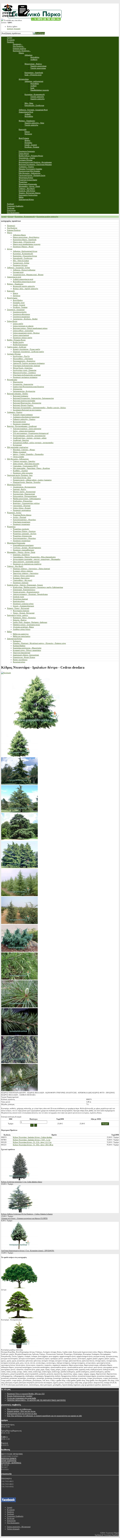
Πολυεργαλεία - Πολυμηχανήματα (25, 496)
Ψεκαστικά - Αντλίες (14, 513)
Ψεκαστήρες (11, 527)
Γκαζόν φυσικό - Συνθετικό (16, 347)
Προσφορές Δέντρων (20, 265)
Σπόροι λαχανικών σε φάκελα (23, 326)
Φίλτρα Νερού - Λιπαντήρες (23, 368)
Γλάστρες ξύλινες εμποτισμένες (24, 576)
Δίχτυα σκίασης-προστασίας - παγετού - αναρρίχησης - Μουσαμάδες (36, 559)
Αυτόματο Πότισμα (14, 354)
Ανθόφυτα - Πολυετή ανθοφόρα (24, 270)
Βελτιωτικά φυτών (19, 422)
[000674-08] (19, 951)
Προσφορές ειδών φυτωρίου (23, 473)
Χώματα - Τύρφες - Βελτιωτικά (18, 608)
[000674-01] (19, 840)
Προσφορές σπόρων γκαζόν (22, 338)
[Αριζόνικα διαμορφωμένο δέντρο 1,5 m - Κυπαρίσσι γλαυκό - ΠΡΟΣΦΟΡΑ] (19, 1248)
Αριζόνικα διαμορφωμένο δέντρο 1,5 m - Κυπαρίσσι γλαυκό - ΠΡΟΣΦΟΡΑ (27, 1251)
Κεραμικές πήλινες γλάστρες (23, 571)
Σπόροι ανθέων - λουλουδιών (23, 331)
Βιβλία (9, 632)
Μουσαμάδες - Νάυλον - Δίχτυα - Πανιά (21, 552)
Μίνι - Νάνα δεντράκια (21, 261)
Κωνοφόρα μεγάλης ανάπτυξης (47, 217)
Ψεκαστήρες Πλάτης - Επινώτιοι (24, 531)
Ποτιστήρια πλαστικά (20, 599)
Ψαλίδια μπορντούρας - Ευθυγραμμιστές (27, 499)
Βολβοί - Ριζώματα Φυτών (16, 340)
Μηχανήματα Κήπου (14, 485)
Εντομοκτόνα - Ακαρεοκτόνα (23, 384)
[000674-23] (19, 784)
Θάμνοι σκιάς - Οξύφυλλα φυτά (24, 242)
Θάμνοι (9, 233)
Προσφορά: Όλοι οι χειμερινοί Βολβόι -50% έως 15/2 (25, 1394)
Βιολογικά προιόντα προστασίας (24, 401)
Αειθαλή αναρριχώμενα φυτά (23, 279)
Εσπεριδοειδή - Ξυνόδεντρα (22, 258)
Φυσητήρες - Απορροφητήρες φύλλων (26, 503)
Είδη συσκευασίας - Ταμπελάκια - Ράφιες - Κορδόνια (31, 468)
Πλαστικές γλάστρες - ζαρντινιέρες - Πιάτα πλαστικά (31, 569)
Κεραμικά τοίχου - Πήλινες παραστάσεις (27, 650)
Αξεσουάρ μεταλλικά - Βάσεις (23, 627)
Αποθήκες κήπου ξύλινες (21, 629)
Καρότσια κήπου (19, 601)
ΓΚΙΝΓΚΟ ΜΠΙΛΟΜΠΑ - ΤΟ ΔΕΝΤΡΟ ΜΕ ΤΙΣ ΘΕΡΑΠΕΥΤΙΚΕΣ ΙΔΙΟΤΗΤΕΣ (36, 1400)
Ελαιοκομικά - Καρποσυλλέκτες (24, 590)
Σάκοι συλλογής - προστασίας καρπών (26, 562)
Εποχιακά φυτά (18, 272)
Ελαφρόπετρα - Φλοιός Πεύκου (24, 657)
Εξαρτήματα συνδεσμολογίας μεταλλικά (27, 375)
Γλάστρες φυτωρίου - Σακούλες (24, 461)
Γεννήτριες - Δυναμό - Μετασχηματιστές (27, 548)
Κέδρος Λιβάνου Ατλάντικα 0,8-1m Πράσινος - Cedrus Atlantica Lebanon (27, 1214)
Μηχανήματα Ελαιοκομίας (16, 543)
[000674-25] (19, 868)
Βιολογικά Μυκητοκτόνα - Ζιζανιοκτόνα (27, 403)
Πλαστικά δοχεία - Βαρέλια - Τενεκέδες (27, 482)
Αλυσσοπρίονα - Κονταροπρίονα (24, 487)
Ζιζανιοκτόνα (17, 389)
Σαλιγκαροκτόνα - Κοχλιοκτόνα (24, 391)
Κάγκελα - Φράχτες (20, 620)
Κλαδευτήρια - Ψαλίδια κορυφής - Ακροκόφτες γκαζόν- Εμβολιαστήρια (38, 587)
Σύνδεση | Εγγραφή (13, 29)
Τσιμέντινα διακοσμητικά (21, 653)
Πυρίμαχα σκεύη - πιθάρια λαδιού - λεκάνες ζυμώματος (32, 480)
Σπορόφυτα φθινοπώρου (21, 314)
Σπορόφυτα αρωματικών (21, 317)
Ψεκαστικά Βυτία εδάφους (22, 515)
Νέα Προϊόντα (12, 228)
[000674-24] (19, 812)
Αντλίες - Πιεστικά (19, 517)
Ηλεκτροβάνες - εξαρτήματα (23, 359)
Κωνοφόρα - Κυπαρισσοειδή (25, 217)
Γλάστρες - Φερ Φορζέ (15, 566)
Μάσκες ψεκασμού (19, 452)
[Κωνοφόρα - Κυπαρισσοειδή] (19, 1318)
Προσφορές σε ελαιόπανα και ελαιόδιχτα (27, 564)
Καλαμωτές (17, 641)
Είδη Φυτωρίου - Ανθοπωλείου (18, 459)
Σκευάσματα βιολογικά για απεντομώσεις (27, 410)
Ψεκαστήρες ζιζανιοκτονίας (22, 536)
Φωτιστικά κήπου (19, 662)
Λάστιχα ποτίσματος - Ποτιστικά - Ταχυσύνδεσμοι (30, 594)
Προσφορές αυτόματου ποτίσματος (25, 377)
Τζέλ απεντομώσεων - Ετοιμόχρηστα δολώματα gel (30, 433)
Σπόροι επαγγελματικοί (21, 335)
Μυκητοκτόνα (18, 382)
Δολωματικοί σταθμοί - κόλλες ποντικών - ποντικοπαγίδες (33, 443)
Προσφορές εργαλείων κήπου (23, 604)
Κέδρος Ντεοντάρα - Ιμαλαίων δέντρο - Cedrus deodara (32, 1137)
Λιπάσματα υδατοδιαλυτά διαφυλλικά (26, 417)
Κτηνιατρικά (17, 445)
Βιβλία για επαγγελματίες (21, 636)
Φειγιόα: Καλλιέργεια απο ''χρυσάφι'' (19, 1396)
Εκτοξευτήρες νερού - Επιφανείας (24, 370)
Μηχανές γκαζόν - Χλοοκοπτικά (24, 492)
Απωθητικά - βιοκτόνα (21, 440)
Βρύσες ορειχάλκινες (20, 660)
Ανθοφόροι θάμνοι (19, 235)
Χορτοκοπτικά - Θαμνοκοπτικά (24, 494)
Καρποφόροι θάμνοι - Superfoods (24, 240)
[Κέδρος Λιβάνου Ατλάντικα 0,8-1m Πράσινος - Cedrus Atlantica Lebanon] (19, 1212)
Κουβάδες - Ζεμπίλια (20, 471)
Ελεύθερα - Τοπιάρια (20, 307)
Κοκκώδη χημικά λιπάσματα (23, 415)
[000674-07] (19, 923)
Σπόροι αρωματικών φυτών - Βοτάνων (26, 333)
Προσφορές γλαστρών (20, 583)
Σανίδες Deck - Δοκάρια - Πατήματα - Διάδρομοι (30, 622)
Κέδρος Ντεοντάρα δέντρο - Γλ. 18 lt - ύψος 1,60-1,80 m (33, 1145)
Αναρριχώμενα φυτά (14, 277)
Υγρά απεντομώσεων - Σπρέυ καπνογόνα (27, 429)
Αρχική (3, 217)
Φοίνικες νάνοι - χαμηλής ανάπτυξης (25, 289)
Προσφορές (11, 226)
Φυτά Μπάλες (18, 300)
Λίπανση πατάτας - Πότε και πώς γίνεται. (21, 1411)
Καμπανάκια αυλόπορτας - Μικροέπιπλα (27, 648)
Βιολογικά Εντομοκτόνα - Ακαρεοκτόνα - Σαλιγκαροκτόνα (33, 398)
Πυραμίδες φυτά (18, 303)
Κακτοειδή (11, 291)
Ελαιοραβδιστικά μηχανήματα (23, 545)
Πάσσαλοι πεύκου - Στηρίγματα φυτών (26, 625)
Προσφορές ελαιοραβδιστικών (23, 550)
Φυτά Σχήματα (12, 298)
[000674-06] (19, 1091)
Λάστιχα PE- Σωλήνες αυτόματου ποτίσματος (29, 363)
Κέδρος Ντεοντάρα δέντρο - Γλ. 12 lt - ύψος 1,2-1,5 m (32, 1142)
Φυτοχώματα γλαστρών (21, 611)
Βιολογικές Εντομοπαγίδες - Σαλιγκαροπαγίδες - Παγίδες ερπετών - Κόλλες (39, 408)
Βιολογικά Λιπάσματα (20, 396)
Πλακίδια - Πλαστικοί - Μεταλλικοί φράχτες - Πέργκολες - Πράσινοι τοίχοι (39, 643)
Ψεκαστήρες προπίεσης (21, 529)
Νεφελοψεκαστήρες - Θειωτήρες (24, 520)
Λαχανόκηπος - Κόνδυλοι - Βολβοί (25, 319)
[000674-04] (19, 1035)
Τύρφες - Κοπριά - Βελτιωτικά (23, 613)
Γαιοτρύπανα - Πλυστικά (21, 506)
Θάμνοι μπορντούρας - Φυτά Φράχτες (26, 237)
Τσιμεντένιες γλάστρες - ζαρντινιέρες (25, 573)
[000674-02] (19, 979)
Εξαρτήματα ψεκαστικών (21, 522)
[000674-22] (19, 896)
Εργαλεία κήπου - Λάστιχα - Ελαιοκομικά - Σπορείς (25, 585)
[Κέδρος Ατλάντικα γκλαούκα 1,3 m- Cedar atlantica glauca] (19, 1180)
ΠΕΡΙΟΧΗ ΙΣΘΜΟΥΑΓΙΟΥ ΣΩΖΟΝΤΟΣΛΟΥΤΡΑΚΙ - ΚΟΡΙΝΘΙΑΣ (11, 1460)
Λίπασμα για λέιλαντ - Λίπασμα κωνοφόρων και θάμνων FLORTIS (24, 1218)
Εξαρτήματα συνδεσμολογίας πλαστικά (26, 366)
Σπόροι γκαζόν (18, 324)
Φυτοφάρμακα (12, 380)
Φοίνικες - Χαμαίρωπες (15, 284)
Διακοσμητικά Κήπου (14, 639)
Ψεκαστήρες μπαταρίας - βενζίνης (24, 534)
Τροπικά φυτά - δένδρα (21, 263)
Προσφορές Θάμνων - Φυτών (23, 247)
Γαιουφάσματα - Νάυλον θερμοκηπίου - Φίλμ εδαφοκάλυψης (34, 557)
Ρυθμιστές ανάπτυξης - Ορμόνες (24, 419)
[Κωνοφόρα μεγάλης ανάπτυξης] (19, 1348)
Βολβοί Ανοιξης (18, 342)
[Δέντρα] (19, 1288)
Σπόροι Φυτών (12, 321)
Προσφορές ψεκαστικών (21, 524)
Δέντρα (10, 217)
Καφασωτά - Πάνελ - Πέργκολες (24, 618)
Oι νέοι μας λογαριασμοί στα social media (21, 1398)
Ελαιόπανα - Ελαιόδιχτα (21, 555)
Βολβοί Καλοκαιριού (20, 345)
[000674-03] (19, 1007)
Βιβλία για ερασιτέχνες (21, 634)
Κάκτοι (15, 293)
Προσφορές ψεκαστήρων (21, 541)
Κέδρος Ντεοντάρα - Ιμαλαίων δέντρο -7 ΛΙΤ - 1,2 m (31, 1140)
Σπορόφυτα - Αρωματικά (15, 310)
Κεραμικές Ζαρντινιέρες (21, 578)
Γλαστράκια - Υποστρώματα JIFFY (25, 466)
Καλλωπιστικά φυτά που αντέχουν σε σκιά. (22, 1414)
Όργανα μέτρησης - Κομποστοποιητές (26, 592)
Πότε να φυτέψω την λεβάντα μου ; (19, 1409)
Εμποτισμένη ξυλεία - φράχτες (17, 615)
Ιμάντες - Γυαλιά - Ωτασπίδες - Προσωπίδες (28, 454)
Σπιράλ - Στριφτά (19, 305)
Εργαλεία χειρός (18, 597)
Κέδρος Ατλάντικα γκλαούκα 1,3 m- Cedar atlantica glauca (21, 1182)
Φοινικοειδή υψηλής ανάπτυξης (24, 286)
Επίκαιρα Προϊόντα (13, 230)
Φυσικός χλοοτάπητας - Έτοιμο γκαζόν (26, 349)
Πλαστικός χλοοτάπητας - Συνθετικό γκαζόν (28, 352)
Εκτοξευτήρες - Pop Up (21, 356)
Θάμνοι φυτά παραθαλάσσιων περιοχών (26, 244)
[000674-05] (19, 1063)
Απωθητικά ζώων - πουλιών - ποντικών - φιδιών (30, 438)
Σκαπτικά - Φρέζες (19, 489)
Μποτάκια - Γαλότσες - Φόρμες (24, 450)
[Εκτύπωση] (6, 673)
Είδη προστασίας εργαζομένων (17, 447)
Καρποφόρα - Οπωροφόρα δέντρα (25, 256)
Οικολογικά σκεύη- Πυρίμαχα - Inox (19, 475)
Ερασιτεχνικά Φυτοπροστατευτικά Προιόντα (28, 387)
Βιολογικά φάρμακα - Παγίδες (17, 394)
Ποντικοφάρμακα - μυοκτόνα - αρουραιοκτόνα (29, 436)
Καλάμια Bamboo (19, 646)
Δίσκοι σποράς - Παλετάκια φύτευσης (26, 464)
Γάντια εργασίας (18, 457)
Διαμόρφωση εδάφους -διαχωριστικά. (26, 655)
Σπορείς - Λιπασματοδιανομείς (23, 606)
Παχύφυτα (16, 296)
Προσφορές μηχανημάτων (22, 510)
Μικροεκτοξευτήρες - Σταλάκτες (24, 373)
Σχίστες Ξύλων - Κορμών (22, 508)
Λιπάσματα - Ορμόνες (14, 412)
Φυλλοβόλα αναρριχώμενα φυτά (24, 282)
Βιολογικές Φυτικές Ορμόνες (23, 405)
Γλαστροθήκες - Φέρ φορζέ (22, 580)
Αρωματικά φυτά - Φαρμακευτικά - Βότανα (28, 275)
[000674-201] (19, 756)
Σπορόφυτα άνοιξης (20, 312)
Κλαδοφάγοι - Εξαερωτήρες (22, 501)
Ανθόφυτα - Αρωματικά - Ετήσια (18, 268)
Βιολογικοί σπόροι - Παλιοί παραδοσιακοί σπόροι (30, 328)
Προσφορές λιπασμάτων (21, 424)
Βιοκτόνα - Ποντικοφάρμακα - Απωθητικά (22, 426)
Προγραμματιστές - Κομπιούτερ (24, 361)
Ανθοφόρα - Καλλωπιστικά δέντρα (25, 251)
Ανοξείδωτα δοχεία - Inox (22, 478)
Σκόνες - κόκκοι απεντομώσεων (24, 431)
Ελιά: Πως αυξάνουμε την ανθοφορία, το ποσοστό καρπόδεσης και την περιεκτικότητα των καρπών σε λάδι (44, 1416)
